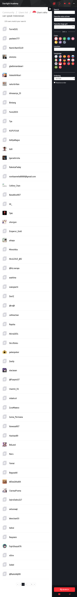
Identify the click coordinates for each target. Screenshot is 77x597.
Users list (24, 12)
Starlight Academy (10, 3)
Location (57, 46)
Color (56, 36)
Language (57, 53)
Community (9, 12)
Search (56, 9)
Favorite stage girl (61, 24)
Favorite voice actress (62, 16)
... (28, 584)
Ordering (57, 76)
